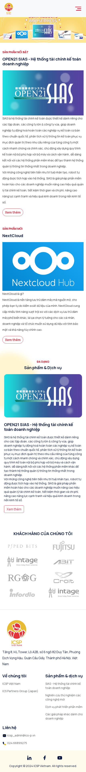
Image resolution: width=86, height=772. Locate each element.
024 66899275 (17, 743)
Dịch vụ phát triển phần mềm (63, 707)
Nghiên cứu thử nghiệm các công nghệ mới (63, 697)
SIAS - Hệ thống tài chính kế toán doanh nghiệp (63, 686)
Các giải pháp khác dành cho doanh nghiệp (64, 716)
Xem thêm (13, 212)
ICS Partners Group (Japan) (20, 691)
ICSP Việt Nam (11, 684)
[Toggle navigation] (78, 8)
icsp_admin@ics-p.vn (21, 735)
